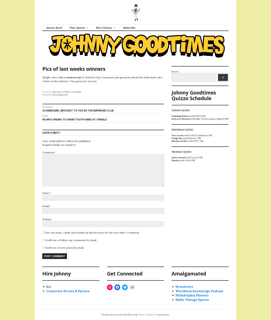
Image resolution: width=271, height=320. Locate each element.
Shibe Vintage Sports (192, 300)
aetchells (76, 92)
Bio (48, 287)
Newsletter (184, 287)
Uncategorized (60, 94)
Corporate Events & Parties (67, 291)
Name (46, 193)
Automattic (163, 314)
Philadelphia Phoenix (192, 295)
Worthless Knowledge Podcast (199, 291)
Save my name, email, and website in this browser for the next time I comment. (92, 232)
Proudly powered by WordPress (118, 314)
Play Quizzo (77, 27)
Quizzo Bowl (54, 27)
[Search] (223, 77)
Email (46, 206)
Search (175, 71)
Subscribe (129, 27)
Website (47, 219)
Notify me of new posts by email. (64, 247)
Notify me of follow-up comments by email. (71, 240)
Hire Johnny (104, 27)
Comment (49, 152)
